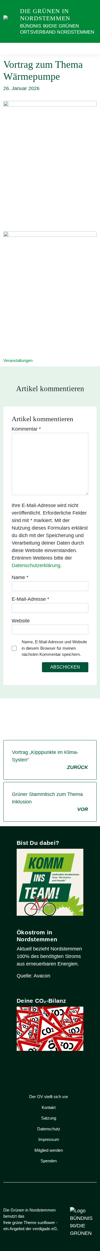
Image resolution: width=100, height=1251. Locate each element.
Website (21, 621)
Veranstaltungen (17, 360)
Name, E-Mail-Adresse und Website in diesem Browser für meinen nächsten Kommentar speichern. (54, 648)
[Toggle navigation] (91, 48)
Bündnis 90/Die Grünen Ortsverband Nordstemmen (57, 29)
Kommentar (26, 429)
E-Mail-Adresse (30, 599)
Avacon (42, 976)
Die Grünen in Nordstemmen (45, 15)
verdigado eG (44, 1228)
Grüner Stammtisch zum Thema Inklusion (50, 801)
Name (20, 577)
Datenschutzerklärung (36, 565)
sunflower (46, 1222)
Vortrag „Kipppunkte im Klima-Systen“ (50, 759)
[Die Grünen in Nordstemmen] (10, 21)
